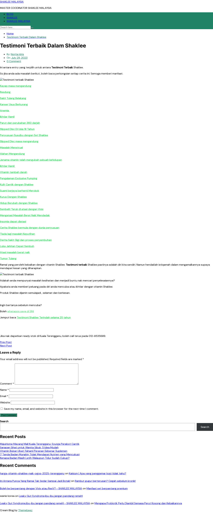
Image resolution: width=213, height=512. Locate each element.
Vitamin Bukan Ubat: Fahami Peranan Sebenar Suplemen (33, 451)
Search (4, 421)
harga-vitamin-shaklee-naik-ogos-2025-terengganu (32, 473)
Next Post (6, 345)
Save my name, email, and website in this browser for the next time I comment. (51, 409)
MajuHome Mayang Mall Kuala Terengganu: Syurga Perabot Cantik (39, 444)
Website (5, 402)
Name (4, 390)
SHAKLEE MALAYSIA (12, 1)
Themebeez (25, 510)
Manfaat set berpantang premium (107, 488)
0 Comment (14, 61)
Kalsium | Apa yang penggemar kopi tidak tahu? (97, 473)
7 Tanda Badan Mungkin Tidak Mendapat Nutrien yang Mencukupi (40, 454)
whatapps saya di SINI (20, 311)
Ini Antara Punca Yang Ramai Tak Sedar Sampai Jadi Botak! (35, 481)
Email (4, 396)
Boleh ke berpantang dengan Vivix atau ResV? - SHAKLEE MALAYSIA (41, 488)
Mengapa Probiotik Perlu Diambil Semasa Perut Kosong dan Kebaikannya (138, 503)
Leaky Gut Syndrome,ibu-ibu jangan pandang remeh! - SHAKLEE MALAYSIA (45, 503)
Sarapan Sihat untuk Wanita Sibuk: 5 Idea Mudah (29, 447)
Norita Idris (17, 54)
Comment (7, 383)
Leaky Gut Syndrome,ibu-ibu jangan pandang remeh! (51, 496)
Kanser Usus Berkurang (14, 104)
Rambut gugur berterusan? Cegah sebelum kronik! (105, 481)
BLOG (10, 14)
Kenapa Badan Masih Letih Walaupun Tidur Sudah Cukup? (35, 458)
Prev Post (6, 342)
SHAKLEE (12, 17)
